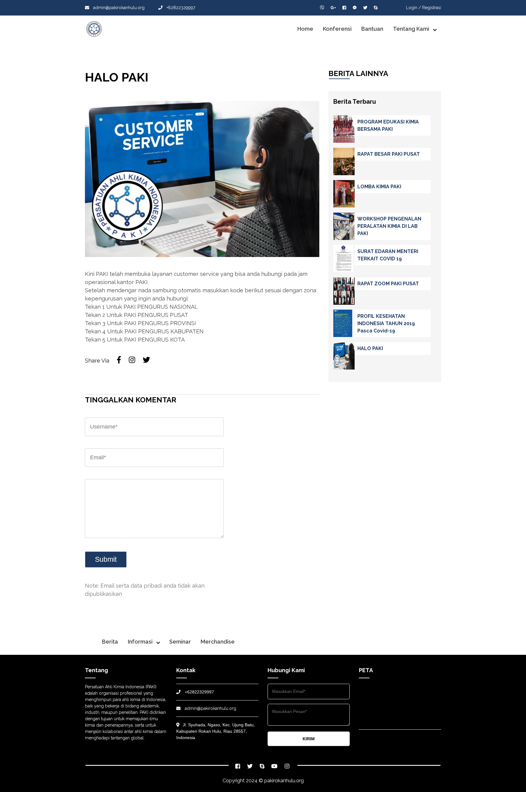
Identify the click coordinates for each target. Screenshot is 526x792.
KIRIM (309, 738)
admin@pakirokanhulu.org (118, 7)
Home (305, 29)
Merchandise (218, 641)
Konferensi (337, 29)
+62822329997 (180, 7)
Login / (413, 7)
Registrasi (431, 7)
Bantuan (372, 29)
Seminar (180, 641)
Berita (110, 641)
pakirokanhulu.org (284, 780)
